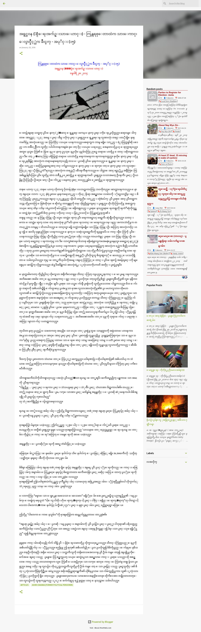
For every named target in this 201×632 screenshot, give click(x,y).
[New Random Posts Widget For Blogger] (185, 277)
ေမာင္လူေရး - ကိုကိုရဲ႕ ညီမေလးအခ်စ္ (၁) (165, 370)
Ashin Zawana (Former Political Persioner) (52, 585)
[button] (21, 54)
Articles (24, 585)
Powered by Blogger (102, 622)
